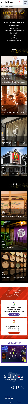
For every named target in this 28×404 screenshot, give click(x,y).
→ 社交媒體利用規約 (8, 398)
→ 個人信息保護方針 (8, 397)
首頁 (1, 6)
